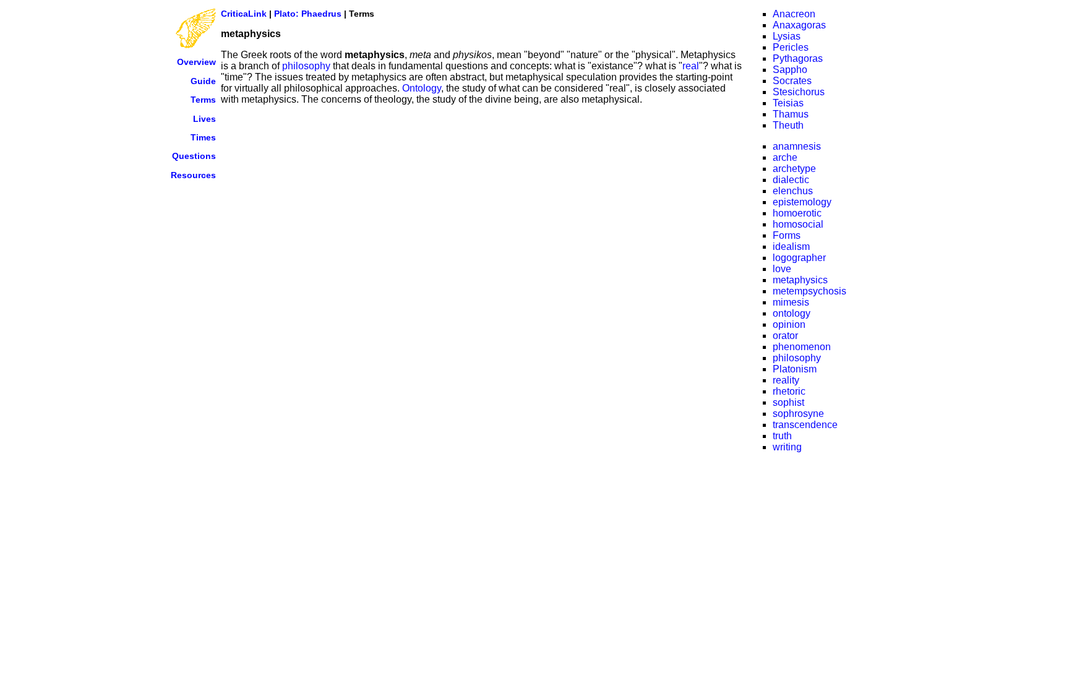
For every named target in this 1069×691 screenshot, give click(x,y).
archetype (794, 168)
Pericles (791, 47)
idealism (791, 246)
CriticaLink (244, 14)
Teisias (788, 103)
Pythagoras (798, 58)
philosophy (306, 66)
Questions (194, 156)
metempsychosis (809, 291)
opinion (789, 324)
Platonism (795, 369)
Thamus (791, 114)
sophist (788, 402)
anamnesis (797, 146)
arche (785, 157)
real (690, 66)
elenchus (793, 191)
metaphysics (800, 280)
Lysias (787, 36)
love (782, 269)
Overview (196, 62)
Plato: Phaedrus (307, 14)
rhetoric (789, 391)
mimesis (791, 302)
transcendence (805, 424)
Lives (204, 119)
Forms (787, 235)
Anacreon (794, 14)
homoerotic (797, 213)
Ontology (421, 88)
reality (786, 380)
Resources (193, 175)
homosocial (798, 224)
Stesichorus (799, 92)
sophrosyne (798, 413)
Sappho (790, 69)
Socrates (792, 80)
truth (782, 436)
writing (787, 447)
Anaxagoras (799, 25)
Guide (203, 81)
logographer (799, 257)
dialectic (791, 179)
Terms (203, 100)
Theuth (788, 125)
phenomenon (802, 346)
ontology (791, 313)
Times (203, 137)
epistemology (802, 202)
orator (785, 335)
